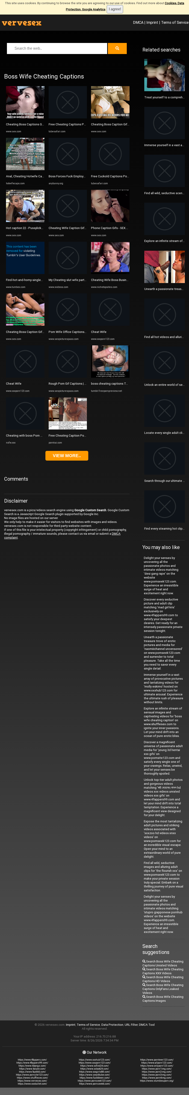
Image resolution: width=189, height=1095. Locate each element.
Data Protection (112, 1025)
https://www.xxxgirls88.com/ (94, 1071)
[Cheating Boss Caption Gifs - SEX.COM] (25, 325)
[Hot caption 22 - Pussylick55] (25, 221)
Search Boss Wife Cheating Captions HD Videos (162, 979)
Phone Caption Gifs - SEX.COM (112, 228)
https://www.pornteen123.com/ (157, 1059)
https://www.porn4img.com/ (157, 1077)
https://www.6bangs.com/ (32, 1065)
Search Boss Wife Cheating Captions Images (162, 999)
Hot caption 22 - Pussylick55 (25, 228)
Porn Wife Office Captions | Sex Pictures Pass (80, 332)
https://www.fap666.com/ (32, 1071)
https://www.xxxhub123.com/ (94, 1059)
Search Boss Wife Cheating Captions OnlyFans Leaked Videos (162, 989)
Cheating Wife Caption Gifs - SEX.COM (75, 228)
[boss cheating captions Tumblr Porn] (110, 377)
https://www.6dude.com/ (32, 1068)
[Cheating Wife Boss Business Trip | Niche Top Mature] (110, 273)
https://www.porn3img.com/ (157, 1074)
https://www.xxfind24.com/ (94, 1065)
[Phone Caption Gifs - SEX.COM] (110, 221)
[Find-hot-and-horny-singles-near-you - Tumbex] (25, 273)
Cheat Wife (13, 384)
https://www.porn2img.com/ (157, 1071)
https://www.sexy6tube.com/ (94, 1074)
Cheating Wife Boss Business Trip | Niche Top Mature (127, 280)
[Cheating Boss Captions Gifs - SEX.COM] (25, 117)
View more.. (67, 455)
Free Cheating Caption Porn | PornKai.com (77, 435)
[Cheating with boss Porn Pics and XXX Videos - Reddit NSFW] (25, 429)
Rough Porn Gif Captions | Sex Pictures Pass (79, 384)
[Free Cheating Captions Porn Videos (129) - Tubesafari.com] (68, 117)
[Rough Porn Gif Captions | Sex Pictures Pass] (68, 377)
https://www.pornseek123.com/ (95, 1080)
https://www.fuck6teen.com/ (95, 1077)
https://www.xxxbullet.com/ (32, 1083)
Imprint (152, 22)
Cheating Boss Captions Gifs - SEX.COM (33, 124)
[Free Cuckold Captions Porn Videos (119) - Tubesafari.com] (110, 169)
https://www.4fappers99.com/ (32, 1062)
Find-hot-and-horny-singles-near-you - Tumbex (37, 280)
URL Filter (131, 1025)
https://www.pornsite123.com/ (32, 1074)
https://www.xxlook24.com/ (94, 1068)
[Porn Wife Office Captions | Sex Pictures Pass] (68, 325)
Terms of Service (175, 22)
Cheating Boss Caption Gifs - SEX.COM (32, 332)
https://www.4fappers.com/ (32, 1059)
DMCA (138, 22)
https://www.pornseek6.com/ (94, 1083)
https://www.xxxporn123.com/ (95, 1062)
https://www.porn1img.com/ (157, 1068)
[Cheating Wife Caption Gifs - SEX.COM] (68, 221)
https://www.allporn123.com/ (156, 1062)
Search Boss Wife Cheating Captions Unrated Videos (162, 963)
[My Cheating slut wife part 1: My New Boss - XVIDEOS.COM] (68, 273)
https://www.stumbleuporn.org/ (157, 1080)
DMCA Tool (147, 1025)
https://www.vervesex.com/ (32, 1080)
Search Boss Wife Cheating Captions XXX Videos (162, 971)
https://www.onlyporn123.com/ (156, 1065)
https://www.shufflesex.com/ (32, 1077)
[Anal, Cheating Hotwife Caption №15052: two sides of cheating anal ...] (25, 169)
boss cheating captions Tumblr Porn (116, 384)
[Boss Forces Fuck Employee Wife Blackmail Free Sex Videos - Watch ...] (68, 169)
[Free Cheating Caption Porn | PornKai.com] (68, 429)
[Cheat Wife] (25, 377)
